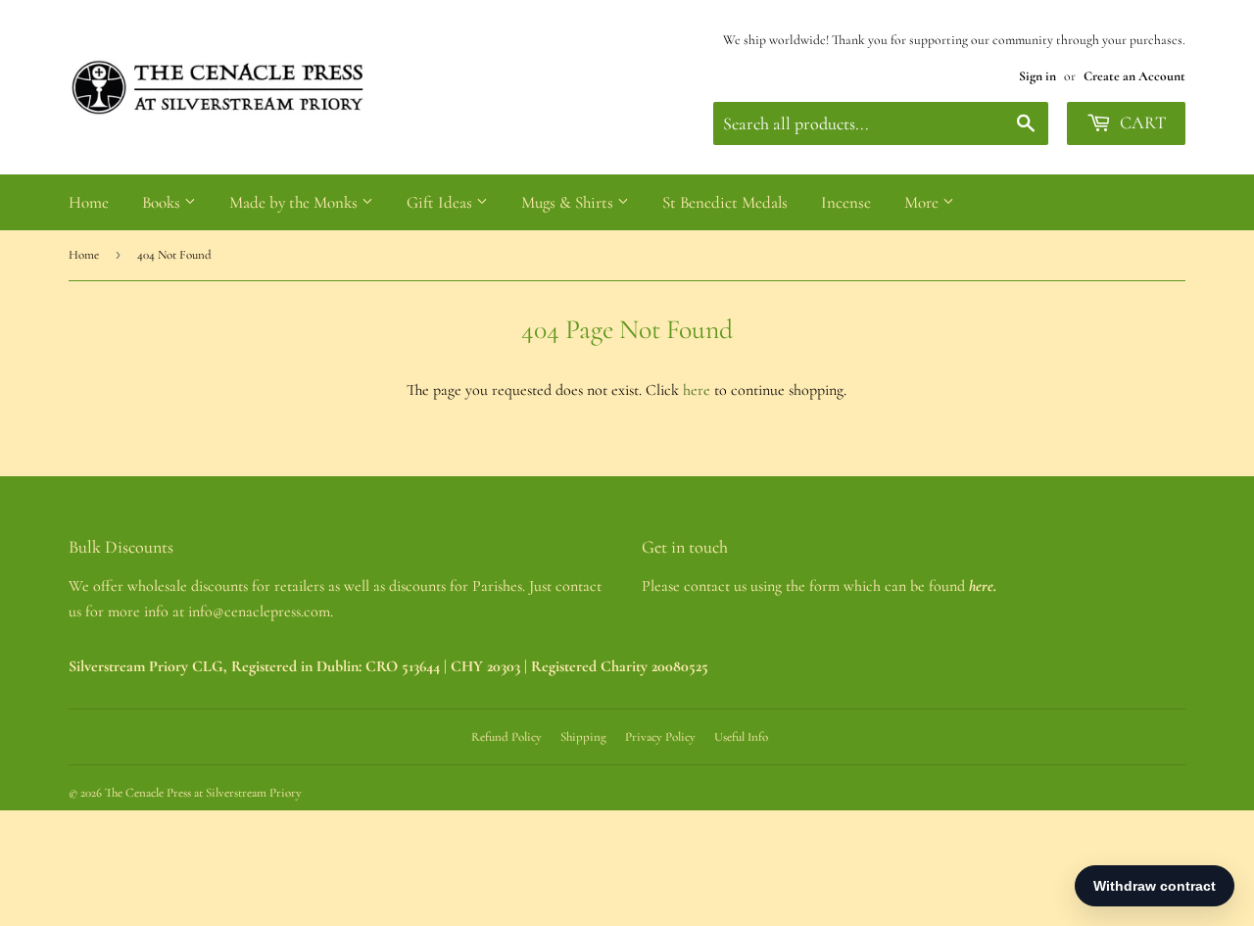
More (923, 202)
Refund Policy (506, 737)
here (696, 390)
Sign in (1037, 76)
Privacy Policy (660, 737)
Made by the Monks (295, 202)
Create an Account (1134, 76)
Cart (1141, 122)
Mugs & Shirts (569, 202)
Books (163, 202)
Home (89, 202)
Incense (846, 202)
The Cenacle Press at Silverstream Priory (203, 793)
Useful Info (741, 737)
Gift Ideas (441, 202)
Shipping (583, 737)
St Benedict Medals (725, 202)
